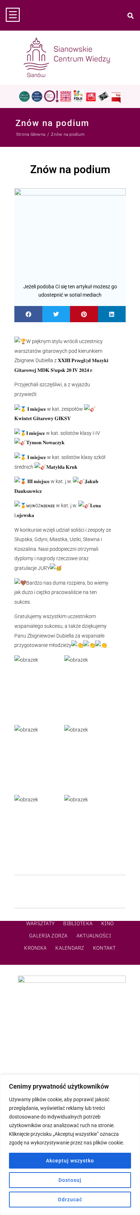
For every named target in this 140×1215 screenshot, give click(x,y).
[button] (28, 314)
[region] (70, 1145)
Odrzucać (70, 1199)
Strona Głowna (30, 134)
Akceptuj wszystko (70, 1161)
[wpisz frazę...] (130, 15)
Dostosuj (70, 1180)
